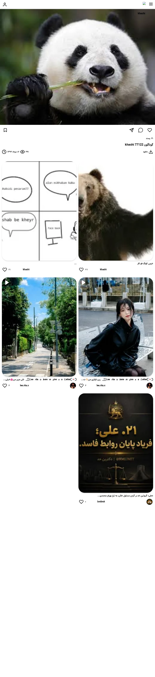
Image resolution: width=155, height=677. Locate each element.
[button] (151, 4)
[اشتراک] (131, 130)
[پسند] (149, 130)
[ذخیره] (5, 130)
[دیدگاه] (140, 130)
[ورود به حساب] (4, 4)
